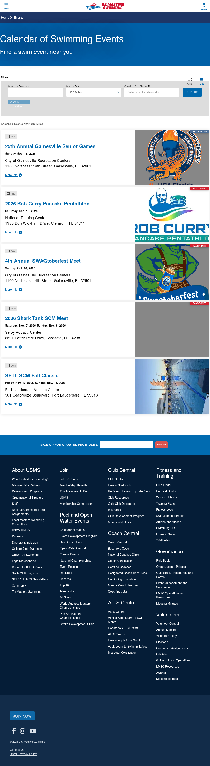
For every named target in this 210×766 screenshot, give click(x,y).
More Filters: (17, 102)
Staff (15, 503)
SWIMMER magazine (26, 573)
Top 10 (64, 585)
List (201, 84)
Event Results (69, 566)
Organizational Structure (27, 497)
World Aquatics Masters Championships (75, 605)
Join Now (22, 716)
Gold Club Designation (122, 503)
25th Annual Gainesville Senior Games (50, 146)
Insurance (114, 510)
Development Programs (27, 491)
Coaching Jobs (117, 591)
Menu (6, 8)
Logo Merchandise (24, 561)
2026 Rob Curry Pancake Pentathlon (47, 203)
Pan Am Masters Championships (70, 616)
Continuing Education (122, 579)
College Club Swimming (27, 548)
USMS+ (65, 497)
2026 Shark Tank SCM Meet (36, 317)
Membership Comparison (76, 503)
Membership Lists (119, 522)
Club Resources (118, 497)
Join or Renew (69, 479)
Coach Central (117, 542)
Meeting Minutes (167, 603)
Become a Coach (119, 548)
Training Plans (165, 503)
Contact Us (17, 750)
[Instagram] (22, 730)
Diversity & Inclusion (25, 542)
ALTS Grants (116, 634)
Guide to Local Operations (173, 660)
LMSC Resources (167, 666)
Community (19, 585)
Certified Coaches (119, 567)
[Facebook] (14, 730)
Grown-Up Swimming (25, 555)
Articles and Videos (168, 522)
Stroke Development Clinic (77, 624)
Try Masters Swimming (26, 591)
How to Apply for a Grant (124, 640)
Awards (161, 672)
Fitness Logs (164, 509)
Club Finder (163, 485)
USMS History (21, 530)
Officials (161, 654)
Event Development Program (78, 536)
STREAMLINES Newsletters (30, 579)
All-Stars (65, 597)
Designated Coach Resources (127, 573)
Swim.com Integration (170, 516)
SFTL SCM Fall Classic (31, 375)
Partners (17, 536)
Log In (204, 9)
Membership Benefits (73, 485)
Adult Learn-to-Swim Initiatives (127, 646)
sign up (161, 444)
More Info (11, 175)
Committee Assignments (172, 648)
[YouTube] (32, 730)
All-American (68, 591)
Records (65, 579)
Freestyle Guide (166, 491)
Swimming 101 (165, 528)
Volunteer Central (167, 623)
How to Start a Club (120, 485)
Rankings (66, 573)
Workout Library (166, 497)
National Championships (75, 560)
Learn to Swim (165, 534)
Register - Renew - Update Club (129, 491)
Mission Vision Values (26, 485)
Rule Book (163, 560)
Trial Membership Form (75, 491)
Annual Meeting (166, 629)
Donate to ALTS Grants (27, 567)
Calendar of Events (72, 530)
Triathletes (163, 540)
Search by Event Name (19, 86)
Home (5, 17)
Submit (192, 92)
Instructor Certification (122, 652)
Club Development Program (126, 516)
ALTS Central (116, 611)
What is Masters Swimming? (30, 479)
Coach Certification (120, 561)
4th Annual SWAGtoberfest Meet (43, 260)
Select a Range (73, 86)
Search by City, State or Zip (137, 86)
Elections (162, 642)
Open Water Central (73, 548)
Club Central (116, 479)
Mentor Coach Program (123, 585)
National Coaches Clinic (123, 554)
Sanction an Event (71, 542)
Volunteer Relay (166, 636)
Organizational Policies (171, 566)
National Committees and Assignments (28, 512)
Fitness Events (69, 554)
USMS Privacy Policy (23, 754)
